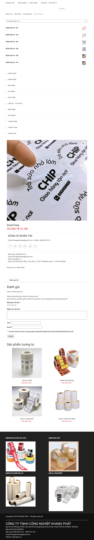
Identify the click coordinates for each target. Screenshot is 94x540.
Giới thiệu (11, 97)
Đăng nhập (12, 79)
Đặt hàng (11, 85)
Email (9, 327)
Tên (9, 323)
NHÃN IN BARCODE (67, 380)
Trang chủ (8, 14)
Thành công (12, 121)
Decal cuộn (27, 380)
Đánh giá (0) (14, 280)
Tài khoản (11, 115)
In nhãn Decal (27, 14)
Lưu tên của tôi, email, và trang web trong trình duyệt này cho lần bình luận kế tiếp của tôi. (41, 331)
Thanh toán (12, 127)
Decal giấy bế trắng (67, 419)
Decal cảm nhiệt (27, 419)
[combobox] (47, 21)
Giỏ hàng (11, 91)
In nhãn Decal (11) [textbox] (46, 21)
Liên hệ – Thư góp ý (15, 103)
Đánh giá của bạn (14, 302)
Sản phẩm (17, 14)
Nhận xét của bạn (14, 309)
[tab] (14, 280)
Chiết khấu (12, 73)
